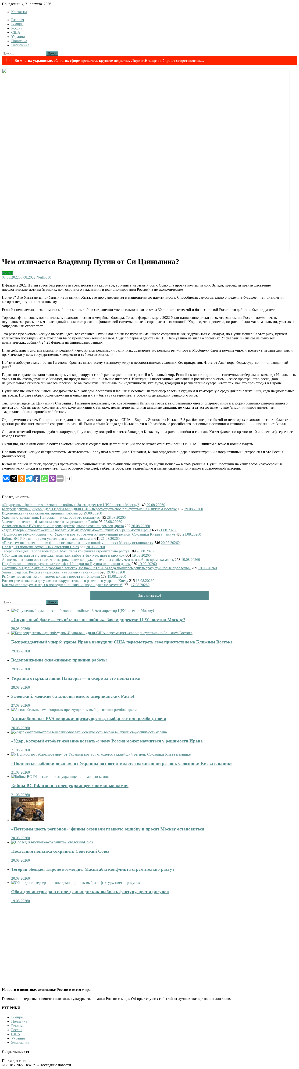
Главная (17, 20)
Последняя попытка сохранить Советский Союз (40, 547)
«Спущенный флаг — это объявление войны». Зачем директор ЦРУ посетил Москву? (70, 505)
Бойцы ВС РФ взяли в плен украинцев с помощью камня (47, 538)
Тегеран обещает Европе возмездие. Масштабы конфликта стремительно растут (65, 551)
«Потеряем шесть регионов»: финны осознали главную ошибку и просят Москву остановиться (77, 543)
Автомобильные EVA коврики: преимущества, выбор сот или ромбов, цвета (63, 526)
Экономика (20, 45)
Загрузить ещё (149, 595)
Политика (19, 41)
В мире (17, 24)
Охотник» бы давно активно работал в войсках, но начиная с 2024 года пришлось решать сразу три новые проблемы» (96, 568)
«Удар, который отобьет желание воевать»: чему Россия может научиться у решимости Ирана (76, 530)
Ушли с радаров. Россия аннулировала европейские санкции (50, 572)
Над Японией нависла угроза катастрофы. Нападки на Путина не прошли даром (66, 564)
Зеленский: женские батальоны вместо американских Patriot (50, 522)
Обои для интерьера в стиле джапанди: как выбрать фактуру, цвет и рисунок (63, 555)
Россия (16, 28)
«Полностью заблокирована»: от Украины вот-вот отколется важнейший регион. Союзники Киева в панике (88, 534)
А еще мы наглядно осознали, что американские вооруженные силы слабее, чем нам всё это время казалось (88, 560)
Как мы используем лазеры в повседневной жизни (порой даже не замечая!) (62, 585)
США (15, 32)
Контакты (19, 12)
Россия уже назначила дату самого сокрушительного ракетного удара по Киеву (65, 581)
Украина (18, 37)
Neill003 (42, 277)
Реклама (17, 1026)
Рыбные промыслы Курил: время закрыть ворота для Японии (51, 576)
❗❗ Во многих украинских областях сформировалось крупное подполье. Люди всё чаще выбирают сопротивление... (104, 60)
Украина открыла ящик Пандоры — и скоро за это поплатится (51, 517)
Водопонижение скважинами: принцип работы (40, 513)
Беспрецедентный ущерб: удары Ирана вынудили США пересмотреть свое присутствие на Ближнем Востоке (89, 509)
